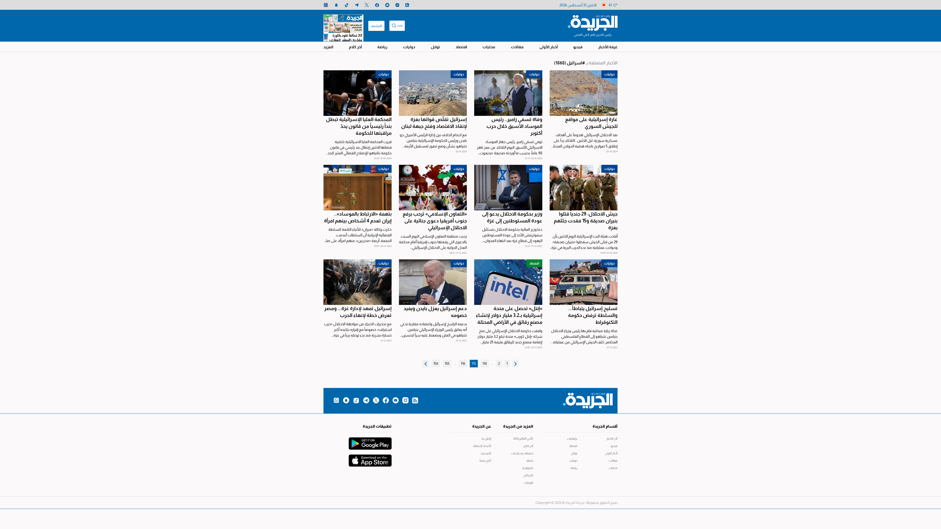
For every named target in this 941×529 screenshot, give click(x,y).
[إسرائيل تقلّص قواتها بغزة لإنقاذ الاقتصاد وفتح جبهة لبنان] (433, 93)
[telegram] (357, 5)
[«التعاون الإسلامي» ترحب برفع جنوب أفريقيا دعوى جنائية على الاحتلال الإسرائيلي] (433, 187)
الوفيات (528, 482)
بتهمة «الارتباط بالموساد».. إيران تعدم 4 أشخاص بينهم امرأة (358, 217)
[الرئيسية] (593, 22)
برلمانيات (572, 438)
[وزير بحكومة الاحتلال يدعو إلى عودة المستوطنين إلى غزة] (508, 187)
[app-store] (370, 458)
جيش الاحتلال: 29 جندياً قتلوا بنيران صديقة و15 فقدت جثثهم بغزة (586, 220)
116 (463, 363)
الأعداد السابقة (482, 446)
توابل (435, 47)
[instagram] (397, 5)
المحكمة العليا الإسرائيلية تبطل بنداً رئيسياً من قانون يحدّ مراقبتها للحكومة (359, 126)
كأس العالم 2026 (523, 438)
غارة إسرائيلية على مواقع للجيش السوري (591, 123)
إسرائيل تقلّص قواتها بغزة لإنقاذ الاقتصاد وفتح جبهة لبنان (434, 123)
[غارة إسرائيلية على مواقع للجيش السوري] (584, 93)
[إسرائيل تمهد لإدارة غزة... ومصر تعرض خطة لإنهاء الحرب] (357, 282)
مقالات (517, 47)
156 (435, 363)
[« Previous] (515, 363)
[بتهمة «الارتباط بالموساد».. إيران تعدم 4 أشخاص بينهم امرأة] (357, 187)
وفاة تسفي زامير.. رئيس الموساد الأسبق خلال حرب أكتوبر (514, 126)
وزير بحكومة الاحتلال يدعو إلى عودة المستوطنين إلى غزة (512, 217)
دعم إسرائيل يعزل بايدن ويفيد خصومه (435, 312)
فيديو (577, 47)
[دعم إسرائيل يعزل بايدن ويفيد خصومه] (433, 282)
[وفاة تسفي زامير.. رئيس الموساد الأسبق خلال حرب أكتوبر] (508, 93)
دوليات (409, 47)
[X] (367, 5)
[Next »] (425, 363)
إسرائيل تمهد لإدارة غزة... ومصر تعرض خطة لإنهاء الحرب (358, 312)
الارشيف (376, 26)
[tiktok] (347, 5)
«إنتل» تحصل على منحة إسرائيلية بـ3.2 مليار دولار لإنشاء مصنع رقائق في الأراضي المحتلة (509, 315)
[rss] (407, 5)
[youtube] (387, 5)
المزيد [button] (328, 47)
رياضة (382, 47)
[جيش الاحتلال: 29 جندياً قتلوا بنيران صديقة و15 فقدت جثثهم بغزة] (584, 187)
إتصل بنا (486, 438)
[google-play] (370, 441)
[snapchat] (336, 5)
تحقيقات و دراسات (522, 453)
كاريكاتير (528, 475)
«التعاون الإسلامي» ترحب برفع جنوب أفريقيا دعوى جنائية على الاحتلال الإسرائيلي (435, 220)
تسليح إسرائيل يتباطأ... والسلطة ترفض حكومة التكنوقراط (593, 315)
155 (447, 363)
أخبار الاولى (611, 453)
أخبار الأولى (548, 47)
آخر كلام (355, 47)
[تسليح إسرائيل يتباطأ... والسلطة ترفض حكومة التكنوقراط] (584, 282)
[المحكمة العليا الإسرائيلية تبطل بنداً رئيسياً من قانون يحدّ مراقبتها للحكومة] (357, 93)
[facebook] (377, 5)
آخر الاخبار (612, 438)
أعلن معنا (485, 460)
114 (485, 363)
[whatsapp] (325, 5)
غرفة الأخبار (608, 47)
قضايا (530, 460)
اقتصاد (461, 47)
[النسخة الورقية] (343, 25)
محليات (489, 47)
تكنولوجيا (527, 468)
